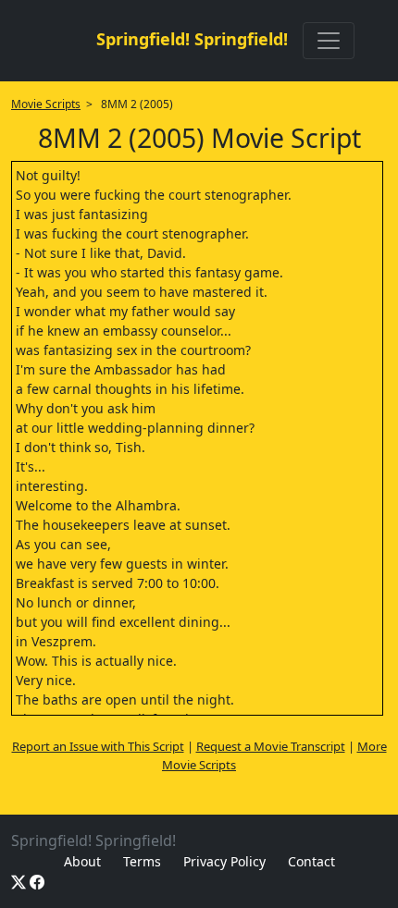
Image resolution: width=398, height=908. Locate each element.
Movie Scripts (46, 104)
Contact (311, 861)
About (82, 861)
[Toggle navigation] (328, 40)
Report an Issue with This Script (98, 746)
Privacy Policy (224, 861)
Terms (142, 861)
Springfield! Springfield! (192, 39)
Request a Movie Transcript (270, 746)
